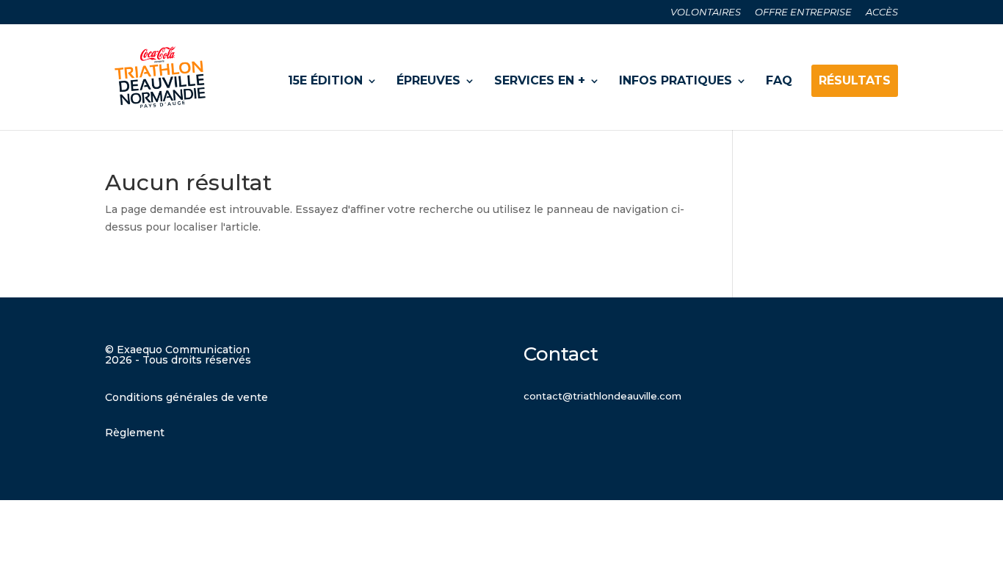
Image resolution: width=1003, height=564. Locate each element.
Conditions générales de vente (186, 397)
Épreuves (428, 80)
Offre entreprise (803, 12)
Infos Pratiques (675, 80)
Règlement (134, 432)
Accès (882, 12)
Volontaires (705, 12)
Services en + (539, 80)
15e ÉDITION (325, 80)
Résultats (855, 80)
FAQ (779, 80)
